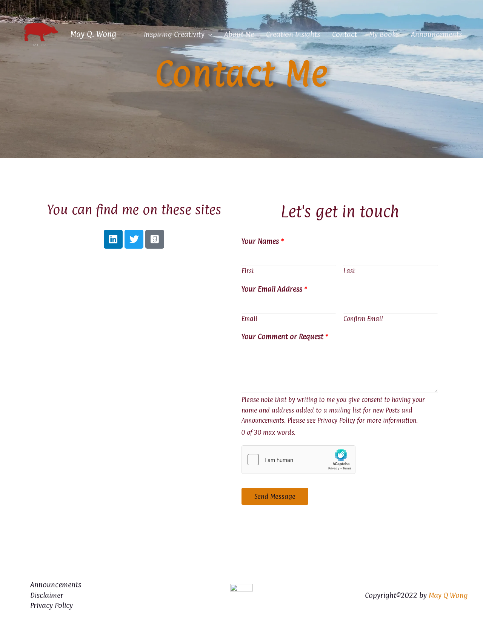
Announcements (436, 34)
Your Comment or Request (285, 336)
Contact (344, 34)
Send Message (274, 496)
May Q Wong (448, 595)
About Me (239, 34)
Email (249, 318)
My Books (384, 34)
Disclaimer (46, 595)
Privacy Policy (51, 605)
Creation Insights (293, 34)
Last (349, 271)
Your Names (263, 241)
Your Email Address (274, 289)
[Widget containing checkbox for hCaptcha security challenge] (298, 459)
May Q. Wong (93, 34)
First (248, 271)
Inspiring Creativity (174, 34)
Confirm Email (363, 318)
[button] (208, 34)
